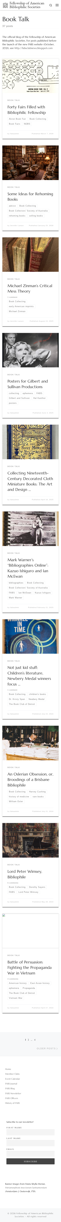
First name (14, 1127)
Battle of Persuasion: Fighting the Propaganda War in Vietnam (30, 967)
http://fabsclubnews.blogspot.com (34, 48)
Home (8, 1069)
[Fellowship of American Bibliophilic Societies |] (5, 4)
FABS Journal (11, 1083)
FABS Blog (10, 1088)
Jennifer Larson (17, 225)
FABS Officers (11, 1098)
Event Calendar (12, 1078)
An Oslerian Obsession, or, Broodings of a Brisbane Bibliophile (30, 780)
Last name (13, 1138)
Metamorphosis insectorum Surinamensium (26, 1187)
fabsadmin (14, 133)
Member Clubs (12, 1073)
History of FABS (12, 1103)
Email (10, 1149)
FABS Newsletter (13, 1093)
